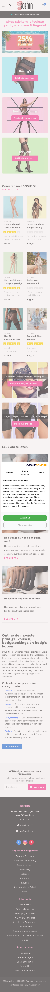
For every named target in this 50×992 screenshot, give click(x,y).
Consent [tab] (9, 472)
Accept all (25, 518)
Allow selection (25, 525)
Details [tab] (41, 472)
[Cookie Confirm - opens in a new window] (36, 465)
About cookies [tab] (25, 472)
